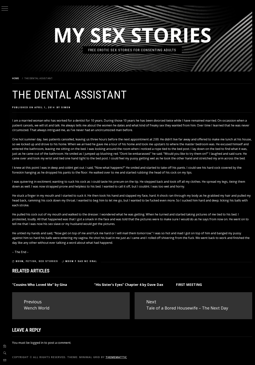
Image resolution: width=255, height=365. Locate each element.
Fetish (31, 261)
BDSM (20, 261)
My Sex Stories (132, 34)
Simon (66, 107)
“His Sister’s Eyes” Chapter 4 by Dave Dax (128, 284)
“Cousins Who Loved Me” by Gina (39, 284)
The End (20, 252)
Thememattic (116, 357)
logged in (36, 343)
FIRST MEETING (189, 284)
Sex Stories (48, 261)
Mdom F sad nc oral (81, 261)
